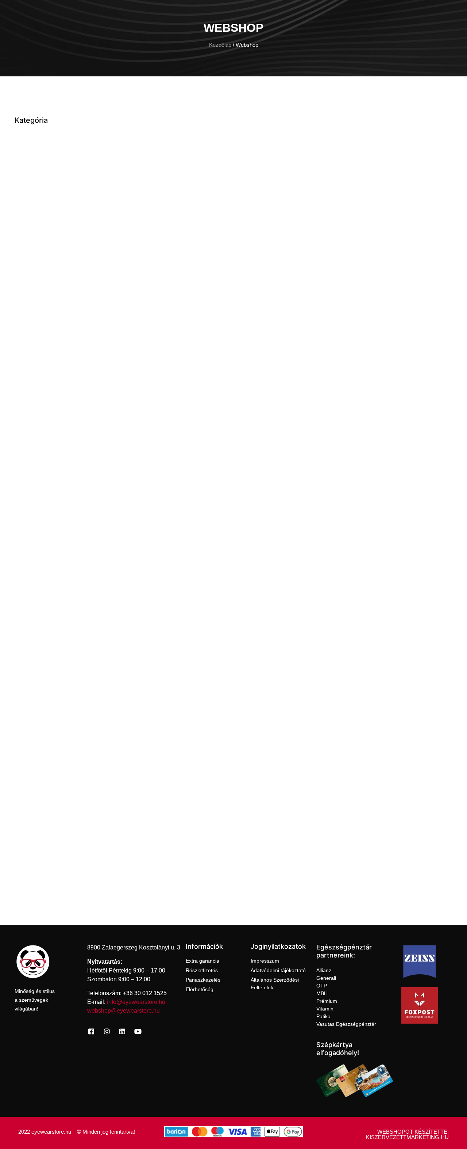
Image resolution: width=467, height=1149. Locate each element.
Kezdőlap (220, 45)
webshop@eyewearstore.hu (123, 1011)
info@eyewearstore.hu (136, 1002)
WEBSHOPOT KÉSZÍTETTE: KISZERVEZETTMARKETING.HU (407, 1134)
